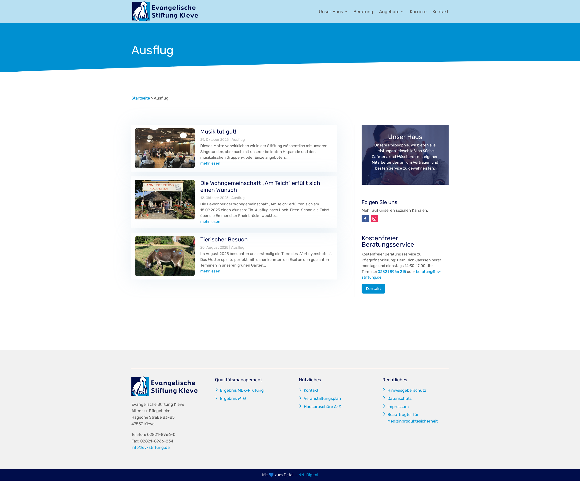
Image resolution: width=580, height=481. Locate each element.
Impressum (398, 406)
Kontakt (441, 12)
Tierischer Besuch (224, 239)
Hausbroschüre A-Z (322, 406)
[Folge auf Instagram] (374, 218)
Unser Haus (331, 12)
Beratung (363, 12)
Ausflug (238, 139)
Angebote (389, 12)
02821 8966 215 (392, 271)
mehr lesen (210, 163)
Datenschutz (399, 398)
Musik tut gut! (218, 131)
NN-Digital (308, 474)
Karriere (418, 12)
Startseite (140, 98)
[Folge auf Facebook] (365, 218)
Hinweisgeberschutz (406, 390)
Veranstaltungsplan (322, 398)
